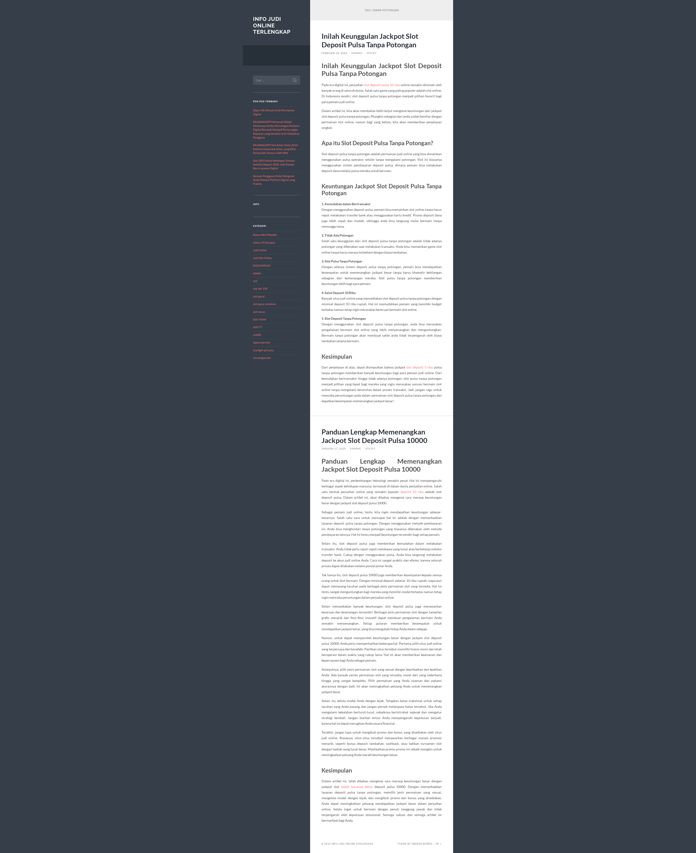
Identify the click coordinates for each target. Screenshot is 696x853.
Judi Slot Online (262, 258)
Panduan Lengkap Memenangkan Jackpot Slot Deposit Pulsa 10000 (374, 435)
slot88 (257, 334)
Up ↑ (439, 843)
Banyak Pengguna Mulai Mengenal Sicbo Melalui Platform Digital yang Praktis (274, 179)
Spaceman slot (261, 342)
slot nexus (259, 311)
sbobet (257, 273)
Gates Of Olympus (264, 242)
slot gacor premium (264, 304)
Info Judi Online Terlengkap (272, 25)
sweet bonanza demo (357, 787)
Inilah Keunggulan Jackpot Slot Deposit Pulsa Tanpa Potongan (370, 40)
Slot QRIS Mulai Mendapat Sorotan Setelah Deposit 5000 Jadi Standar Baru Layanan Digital (274, 164)
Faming (356, 53)
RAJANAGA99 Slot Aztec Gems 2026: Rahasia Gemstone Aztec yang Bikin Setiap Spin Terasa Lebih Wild (276, 148)
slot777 (257, 327)
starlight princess (263, 350)
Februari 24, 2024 (334, 53)
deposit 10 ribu (412, 492)
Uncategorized (262, 357)
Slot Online (259, 319)
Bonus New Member (265, 234)
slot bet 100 (260, 288)
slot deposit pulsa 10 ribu (382, 85)
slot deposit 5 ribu (419, 367)
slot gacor (259, 296)
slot (255, 281)
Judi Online (259, 250)
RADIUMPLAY (261, 265)
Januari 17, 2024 (334, 448)
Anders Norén (421, 843)
